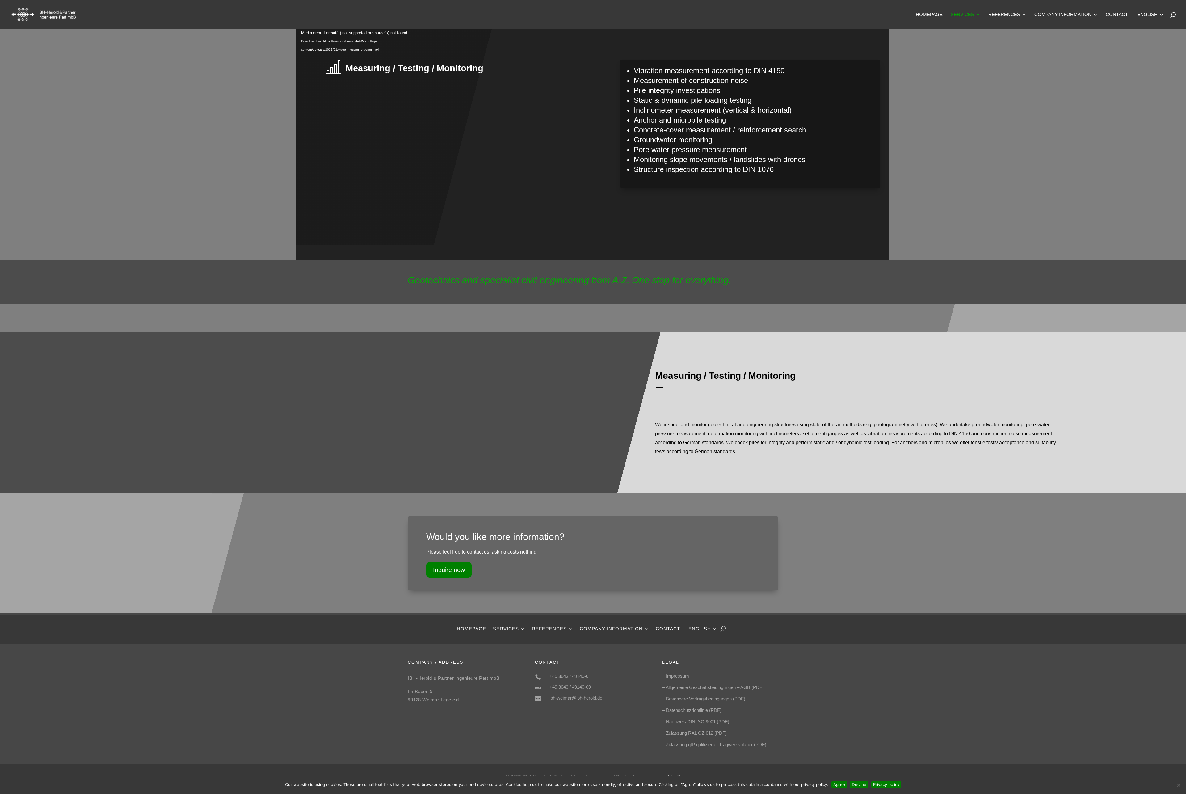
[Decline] (1178, 785)
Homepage (929, 14)
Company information (1062, 14)
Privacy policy (886, 784)
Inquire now (449, 569)
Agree (839, 784)
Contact (1117, 14)
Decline (859, 784)
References (1004, 14)
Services (962, 14)
